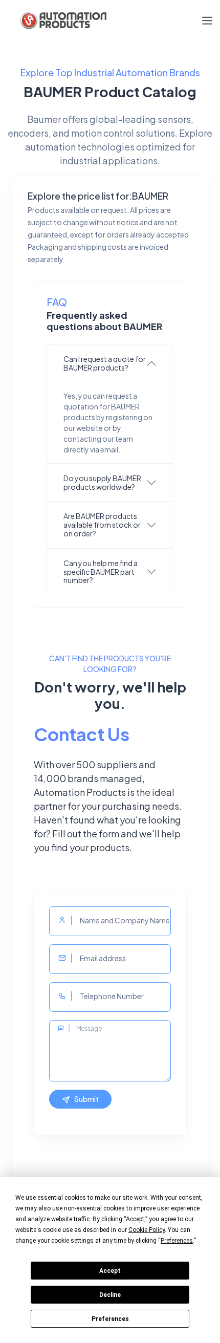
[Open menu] (207, 21)
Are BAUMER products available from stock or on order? (102, 524)
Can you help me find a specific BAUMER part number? (100, 571)
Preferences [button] (177, 1240)
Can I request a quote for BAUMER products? (104, 363)
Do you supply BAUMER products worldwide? (102, 482)
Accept (110, 1270)
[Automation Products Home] (62, 20)
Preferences (110, 1319)
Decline (110, 1294)
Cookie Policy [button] (146, 1229)
